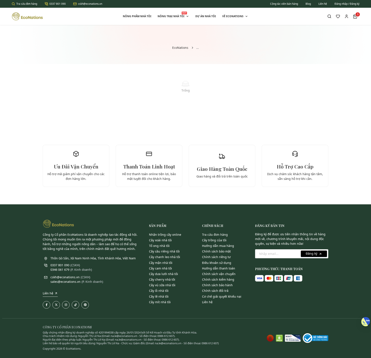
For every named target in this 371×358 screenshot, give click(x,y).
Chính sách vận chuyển (219, 274)
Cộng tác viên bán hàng (284, 4)
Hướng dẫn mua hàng (218, 246)
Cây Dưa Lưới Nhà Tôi (163, 274)
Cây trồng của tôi (214, 240)
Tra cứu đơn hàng (26, 4)
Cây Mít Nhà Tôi (160, 302)
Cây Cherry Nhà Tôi (162, 279)
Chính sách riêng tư (216, 257)
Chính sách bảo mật (216, 251)
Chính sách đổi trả (215, 291)
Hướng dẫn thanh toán (218, 268)
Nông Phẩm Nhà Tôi (137, 16)
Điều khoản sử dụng (216, 263)
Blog (308, 4)
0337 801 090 (57, 4)
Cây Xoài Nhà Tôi (160, 240)
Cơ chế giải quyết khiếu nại (221, 296)
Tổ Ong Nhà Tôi (159, 246)
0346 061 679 (59, 270)
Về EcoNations (232, 16)
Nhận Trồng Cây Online (165, 235)
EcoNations (180, 48)
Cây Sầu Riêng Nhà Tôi (164, 251)
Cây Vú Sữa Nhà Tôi (162, 285)
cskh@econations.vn (90, 4)
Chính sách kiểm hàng (218, 279)
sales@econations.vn (65, 282)
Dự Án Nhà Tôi (205, 16)
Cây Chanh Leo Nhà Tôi (164, 257)
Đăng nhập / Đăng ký (347, 4)
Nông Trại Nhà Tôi (172, 14)
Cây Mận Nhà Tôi (160, 263)
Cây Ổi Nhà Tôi (159, 291)
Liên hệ (322, 4)
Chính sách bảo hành (217, 285)
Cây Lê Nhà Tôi (159, 296)
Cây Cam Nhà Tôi (160, 268)
